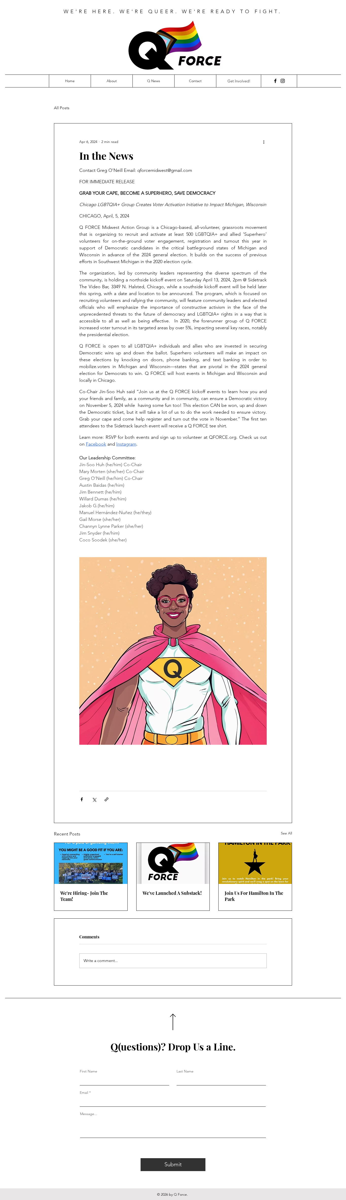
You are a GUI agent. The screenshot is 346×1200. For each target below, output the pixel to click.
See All (286, 833)
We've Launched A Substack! (172, 893)
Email (84, 1092)
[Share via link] (106, 799)
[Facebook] (275, 81)
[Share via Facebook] (81, 799)
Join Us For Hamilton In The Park (254, 896)
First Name (88, 1071)
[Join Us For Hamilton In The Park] (255, 863)
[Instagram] (282, 81)
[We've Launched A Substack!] (173, 863)
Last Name (185, 1071)
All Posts (61, 107)
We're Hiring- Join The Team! (84, 896)
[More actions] (264, 142)
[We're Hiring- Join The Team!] (90, 863)
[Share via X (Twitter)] (94, 799)
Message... (88, 1114)
